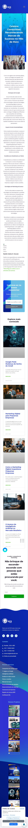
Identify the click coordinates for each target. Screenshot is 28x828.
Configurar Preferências (13, 818)
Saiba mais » (8, 376)
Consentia (22, 808)
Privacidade (12, 815)
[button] (24, 6)
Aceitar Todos (13, 824)
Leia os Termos (6, 815)
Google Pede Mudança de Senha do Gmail (14, 364)
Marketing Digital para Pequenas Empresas (13, 416)
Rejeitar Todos (13, 821)
